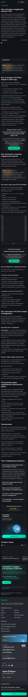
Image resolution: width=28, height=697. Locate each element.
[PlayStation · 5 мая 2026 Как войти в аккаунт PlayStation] (11, 561)
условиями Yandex (5, 588)
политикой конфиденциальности (8, 690)
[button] (14, 49)
